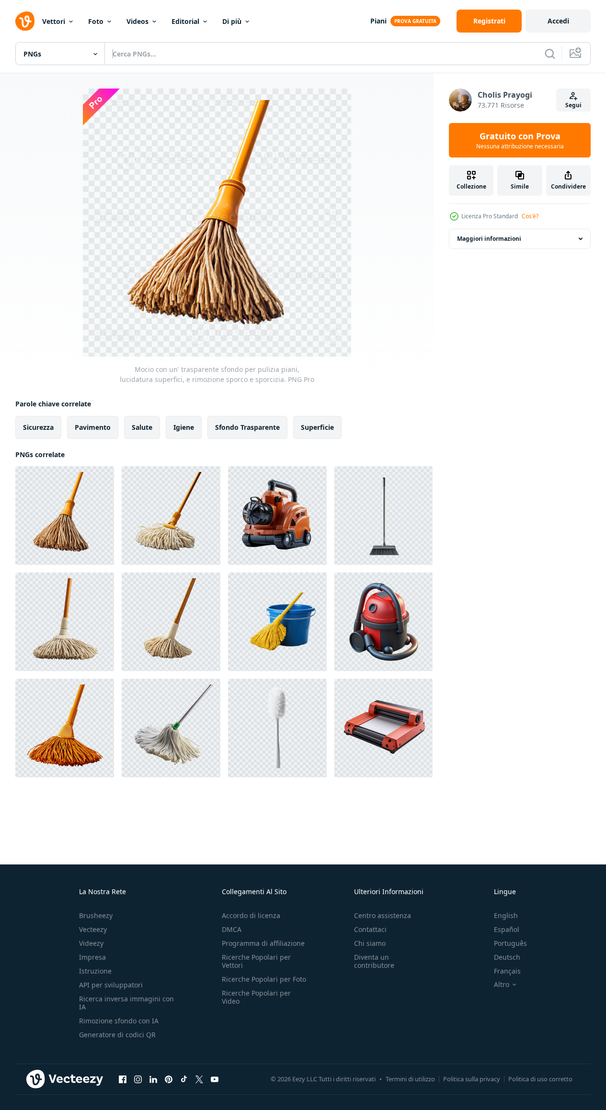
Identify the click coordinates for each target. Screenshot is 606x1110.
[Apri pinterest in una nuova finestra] (168, 1079)
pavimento (93, 427)
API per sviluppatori (111, 984)
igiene (183, 427)
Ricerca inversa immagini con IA (126, 1002)
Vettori (53, 21)
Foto (95, 21)
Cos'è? (530, 216)
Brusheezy (96, 915)
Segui (573, 105)
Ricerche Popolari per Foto (264, 979)
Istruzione (95, 970)
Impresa (92, 957)
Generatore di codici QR (117, 1034)
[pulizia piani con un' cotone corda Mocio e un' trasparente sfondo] (171, 621)
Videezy (91, 943)
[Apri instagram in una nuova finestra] (138, 1079)
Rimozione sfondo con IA (119, 1020)
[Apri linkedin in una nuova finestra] (153, 1079)
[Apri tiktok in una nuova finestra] (184, 1079)
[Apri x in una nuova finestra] (199, 1079)
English (506, 915)
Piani (378, 20)
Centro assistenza (382, 915)
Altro (501, 984)
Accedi (558, 20)
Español (506, 929)
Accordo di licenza (251, 915)
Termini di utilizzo (410, 1079)
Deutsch (507, 957)
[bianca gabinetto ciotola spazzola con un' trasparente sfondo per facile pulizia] (277, 728)
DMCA (231, 929)
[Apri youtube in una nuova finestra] (214, 1079)
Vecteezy (93, 929)
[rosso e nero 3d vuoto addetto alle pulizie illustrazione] (383, 621)
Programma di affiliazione (263, 943)
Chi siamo (370, 943)
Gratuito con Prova (520, 140)
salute (142, 427)
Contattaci (370, 929)
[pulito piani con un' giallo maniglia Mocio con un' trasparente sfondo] (171, 515)
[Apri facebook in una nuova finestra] (122, 1079)
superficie (317, 427)
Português (510, 943)
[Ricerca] (550, 53)
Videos (137, 21)
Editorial (185, 21)
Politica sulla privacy (471, 1079)
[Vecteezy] (24, 21)
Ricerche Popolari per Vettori (256, 961)
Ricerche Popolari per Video (256, 997)
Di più (231, 21)
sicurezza (38, 427)
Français (507, 970)
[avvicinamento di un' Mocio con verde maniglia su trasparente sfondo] (171, 728)
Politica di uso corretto (540, 1079)
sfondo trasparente (247, 427)
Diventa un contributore (374, 961)
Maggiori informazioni (489, 239)
